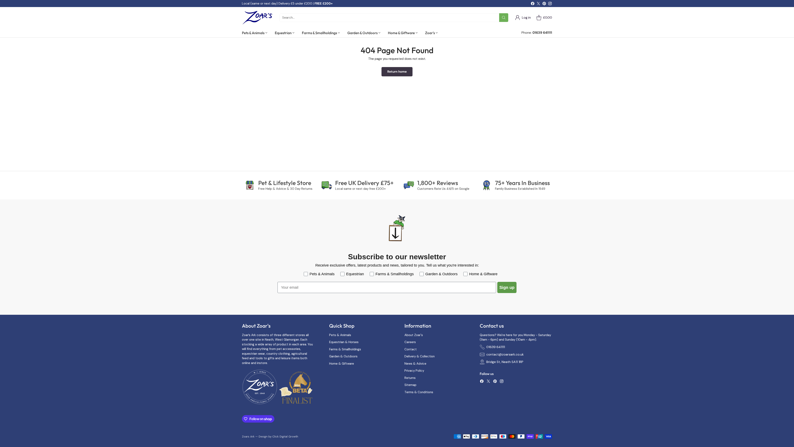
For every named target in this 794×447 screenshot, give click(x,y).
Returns (410, 378)
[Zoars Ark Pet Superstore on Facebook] (533, 4)
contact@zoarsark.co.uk (505, 354)
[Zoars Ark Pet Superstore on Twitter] (538, 4)
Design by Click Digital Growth (278, 436)
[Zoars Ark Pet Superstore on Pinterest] (544, 4)
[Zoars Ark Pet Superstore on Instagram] (550, 4)
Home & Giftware (341, 364)
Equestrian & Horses (344, 342)
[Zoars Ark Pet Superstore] (257, 17)
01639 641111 (495, 347)
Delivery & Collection (419, 356)
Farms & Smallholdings (345, 349)
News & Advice (415, 364)
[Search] (503, 17)
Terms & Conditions (418, 392)
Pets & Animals (340, 335)
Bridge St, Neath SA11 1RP (504, 362)
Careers (410, 342)
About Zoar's (413, 335)
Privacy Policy (414, 371)
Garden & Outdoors (343, 356)
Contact (410, 349)
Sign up (506, 287)
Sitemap (410, 385)
